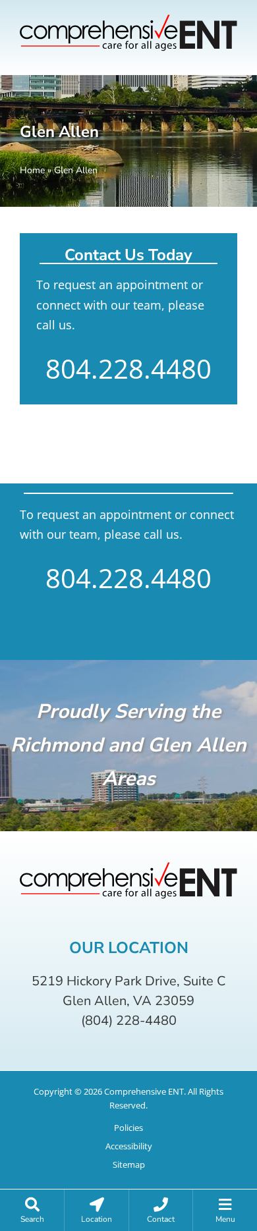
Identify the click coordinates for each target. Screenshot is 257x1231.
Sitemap (129, 1164)
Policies (128, 1128)
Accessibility (128, 1146)
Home (32, 170)
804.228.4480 (128, 369)
